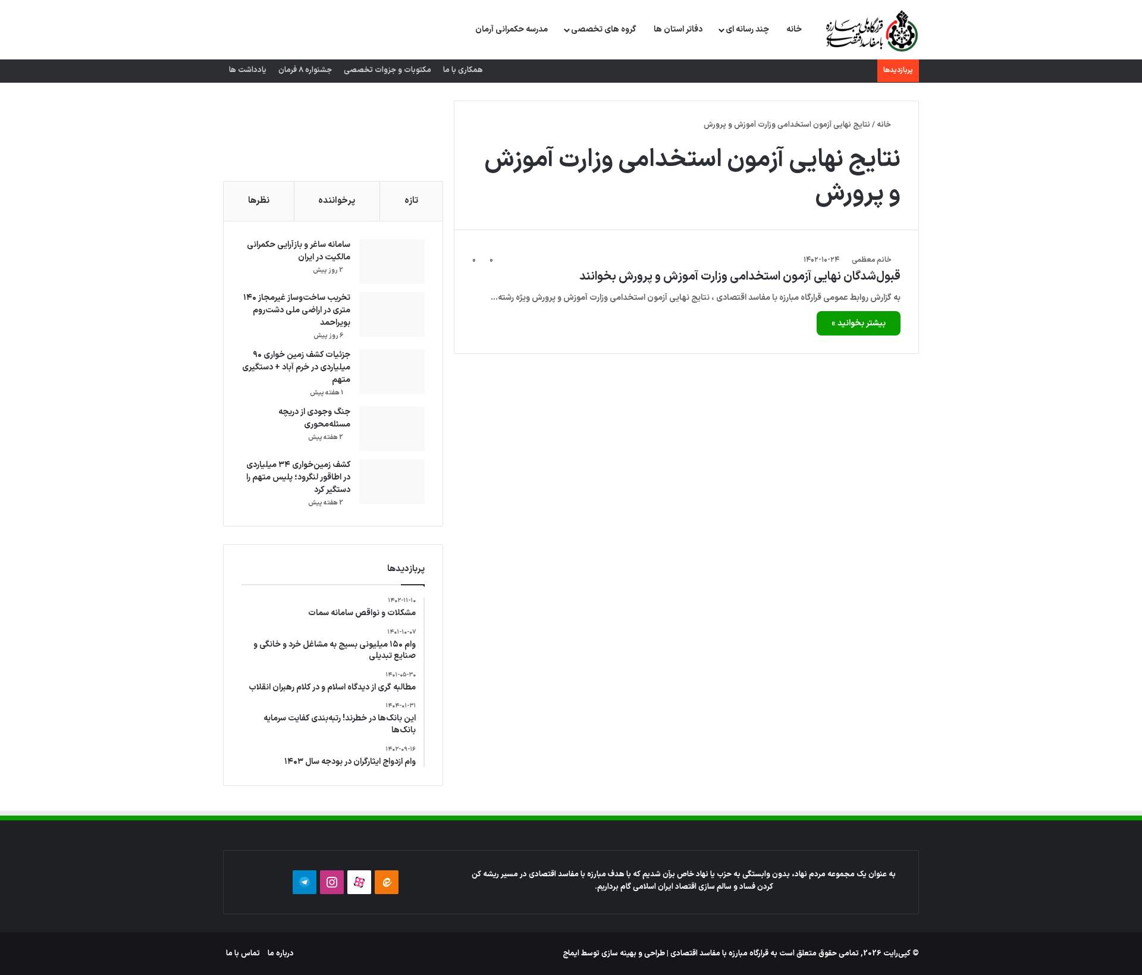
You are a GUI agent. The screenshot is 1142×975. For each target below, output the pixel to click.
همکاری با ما (463, 70)
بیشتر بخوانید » (859, 323)
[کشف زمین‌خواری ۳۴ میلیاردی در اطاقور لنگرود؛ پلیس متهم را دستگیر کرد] (392, 481)
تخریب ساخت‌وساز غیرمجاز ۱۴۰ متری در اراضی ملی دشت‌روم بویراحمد (296, 310)
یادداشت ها (247, 70)
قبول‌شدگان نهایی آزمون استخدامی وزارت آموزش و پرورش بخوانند (740, 277)
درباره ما (281, 954)
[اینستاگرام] (332, 882)
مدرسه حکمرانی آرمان (511, 29)
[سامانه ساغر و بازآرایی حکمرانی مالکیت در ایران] (392, 261)
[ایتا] (387, 882)
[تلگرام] (304, 882)
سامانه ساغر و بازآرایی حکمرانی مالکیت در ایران (298, 251)
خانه (794, 29)
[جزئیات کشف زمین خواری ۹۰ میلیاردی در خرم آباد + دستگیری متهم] (392, 371)
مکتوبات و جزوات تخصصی (387, 70)
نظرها (258, 201)
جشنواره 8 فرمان (305, 70)
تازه (411, 201)
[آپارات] (359, 882)
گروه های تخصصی (603, 29)
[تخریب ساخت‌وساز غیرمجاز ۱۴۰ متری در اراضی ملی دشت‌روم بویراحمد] (392, 314)
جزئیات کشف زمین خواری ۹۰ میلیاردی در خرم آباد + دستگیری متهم (296, 367)
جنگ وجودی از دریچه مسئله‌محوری (314, 418)
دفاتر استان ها (678, 29)
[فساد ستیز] (870, 30)
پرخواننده (336, 201)
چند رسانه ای (747, 29)
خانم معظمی (872, 260)
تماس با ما (243, 954)
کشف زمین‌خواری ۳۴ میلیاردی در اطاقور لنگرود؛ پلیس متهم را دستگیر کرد (298, 477)
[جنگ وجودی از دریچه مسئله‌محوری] (392, 428)
